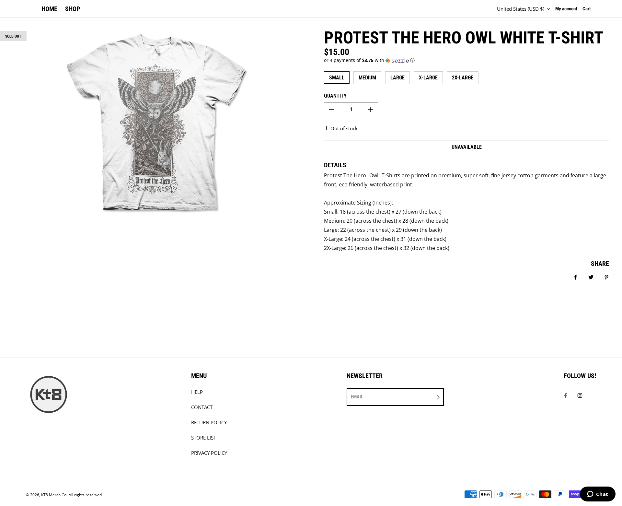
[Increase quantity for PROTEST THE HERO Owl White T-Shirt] (370, 109)
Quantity (335, 96)
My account (566, 9)
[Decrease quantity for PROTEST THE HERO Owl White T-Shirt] (331, 109)
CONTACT (202, 407)
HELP (197, 392)
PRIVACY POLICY (209, 453)
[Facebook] (566, 395)
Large (397, 78)
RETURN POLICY (209, 422)
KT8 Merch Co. (54, 495)
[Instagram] (580, 395)
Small (336, 78)
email (357, 397)
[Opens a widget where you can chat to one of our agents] (598, 495)
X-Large (428, 78)
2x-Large (462, 78)
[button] (466, 60)
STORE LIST (203, 437)
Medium (367, 78)
